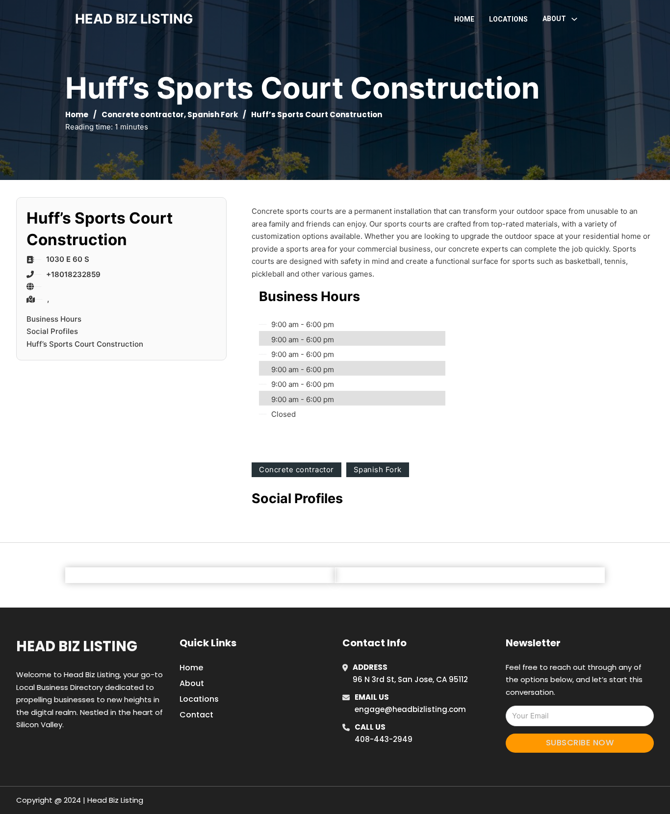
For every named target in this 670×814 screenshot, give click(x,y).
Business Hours (53, 319)
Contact (196, 714)
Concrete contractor (143, 114)
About (192, 683)
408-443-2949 (383, 739)
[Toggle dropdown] (574, 19)
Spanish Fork (212, 114)
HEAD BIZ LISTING (134, 19)
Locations (508, 19)
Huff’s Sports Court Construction (84, 344)
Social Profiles (52, 331)
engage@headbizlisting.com (410, 709)
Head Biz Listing (76, 646)
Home (464, 19)
